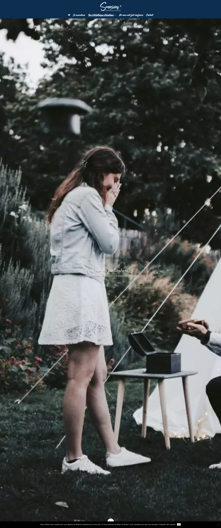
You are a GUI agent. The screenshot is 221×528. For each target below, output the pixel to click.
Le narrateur (79, 15)
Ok (179, 524)
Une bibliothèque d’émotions (101, 15)
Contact (149, 15)
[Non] (218, 525)
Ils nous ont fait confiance (131, 15)
